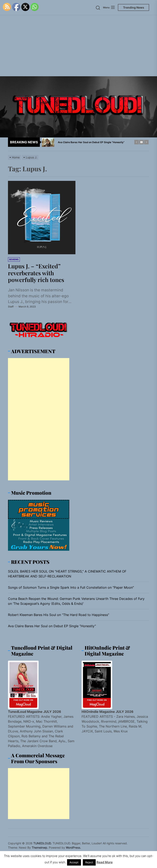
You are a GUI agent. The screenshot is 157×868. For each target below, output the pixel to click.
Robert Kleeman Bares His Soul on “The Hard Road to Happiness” (58, 615)
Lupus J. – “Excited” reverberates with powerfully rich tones (36, 272)
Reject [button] (89, 862)
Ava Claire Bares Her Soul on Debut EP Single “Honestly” (52, 626)
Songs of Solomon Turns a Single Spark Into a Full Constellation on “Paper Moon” (71, 587)
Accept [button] (74, 862)
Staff (10, 306)
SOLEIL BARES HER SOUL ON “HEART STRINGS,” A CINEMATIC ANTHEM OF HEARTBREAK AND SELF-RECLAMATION (67, 573)
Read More (104, 862)
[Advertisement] (78, 45)
